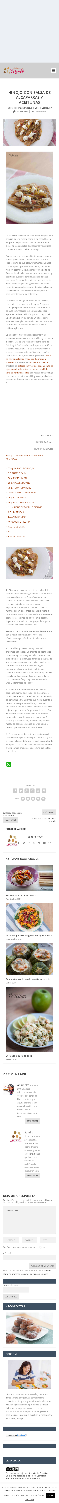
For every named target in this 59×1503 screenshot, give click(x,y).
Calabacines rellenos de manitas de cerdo (28, 979)
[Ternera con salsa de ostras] (29, 878)
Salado (45, 107)
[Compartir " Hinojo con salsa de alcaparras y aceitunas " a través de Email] (38, 791)
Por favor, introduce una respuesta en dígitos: (24, 1247)
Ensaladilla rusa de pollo (19, 1055)
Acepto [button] (50, 1495)
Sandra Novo (26, 107)
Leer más (29, 1499)
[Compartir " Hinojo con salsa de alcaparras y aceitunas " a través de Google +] (27, 791)
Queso (38, 107)
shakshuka (11, 362)
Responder (33, 1121)
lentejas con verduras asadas (31, 365)
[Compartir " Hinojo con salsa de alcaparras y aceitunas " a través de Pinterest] (32, 791)
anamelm (23, 1085)
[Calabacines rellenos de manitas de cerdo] (29, 959)
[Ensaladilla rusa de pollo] (29, 1019)
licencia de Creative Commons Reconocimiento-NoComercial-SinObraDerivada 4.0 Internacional (27, 1476)
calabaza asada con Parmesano (31, 359)
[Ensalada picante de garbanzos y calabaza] (29, 917)
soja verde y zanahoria (39, 362)
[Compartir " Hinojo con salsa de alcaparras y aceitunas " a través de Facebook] (15, 791)
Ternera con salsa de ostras (21, 895)
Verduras (24, 111)
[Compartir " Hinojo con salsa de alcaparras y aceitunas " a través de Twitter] (21, 791)
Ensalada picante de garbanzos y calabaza (29, 935)
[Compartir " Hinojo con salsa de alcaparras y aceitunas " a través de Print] (44, 791)
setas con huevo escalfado (35, 369)
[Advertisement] (29, 31)
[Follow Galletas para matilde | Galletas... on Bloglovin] (16, 1436)
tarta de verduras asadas (17, 372)
